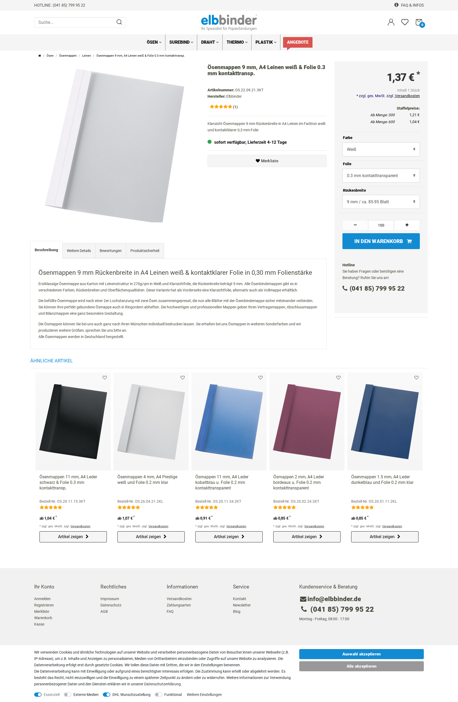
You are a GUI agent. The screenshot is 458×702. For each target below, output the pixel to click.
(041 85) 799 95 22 (377, 288)
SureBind (180, 42)
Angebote (298, 42)
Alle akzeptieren (362, 666)
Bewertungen (111, 251)
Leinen (86, 55)
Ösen (153, 42)
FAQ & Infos (412, 5)
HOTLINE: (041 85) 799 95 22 (59, 5)
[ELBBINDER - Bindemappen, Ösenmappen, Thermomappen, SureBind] (229, 22)
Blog (236, 611)
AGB (104, 611)
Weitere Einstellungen (204, 694)
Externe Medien (86, 694)
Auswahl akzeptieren (361, 654)
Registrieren (44, 605)
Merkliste (269, 161)
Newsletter (242, 605)
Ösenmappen (68, 55)
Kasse (39, 624)
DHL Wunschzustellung (131, 694)
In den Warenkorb (378, 241)
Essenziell (52, 694)
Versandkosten (407, 96)
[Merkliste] (404, 24)
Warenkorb (43, 618)
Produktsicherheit (145, 251)
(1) (235, 107)
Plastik (265, 42)
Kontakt (239, 599)
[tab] (46, 251)
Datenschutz (110, 605)
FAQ (170, 611)
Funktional (173, 694)
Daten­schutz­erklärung (162, 684)
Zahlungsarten (179, 605)
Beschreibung (46, 250)
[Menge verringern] (355, 225)
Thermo (236, 42)
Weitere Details (79, 251)
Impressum (109, 599)
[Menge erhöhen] (407, 225)
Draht (208, 42)
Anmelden (42, 599)
